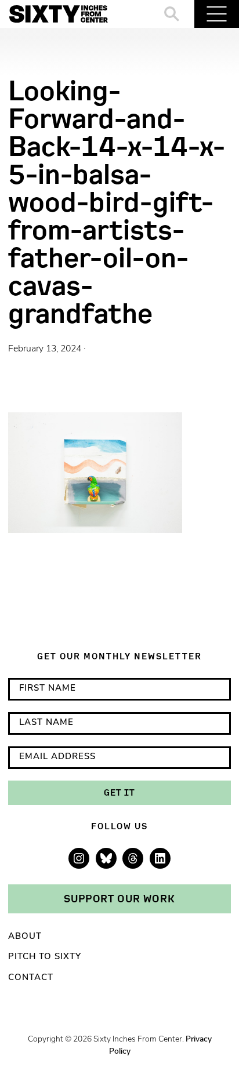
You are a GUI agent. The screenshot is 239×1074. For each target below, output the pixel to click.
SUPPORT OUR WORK (119, 898)
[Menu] (216, 14)
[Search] (172, 14)
